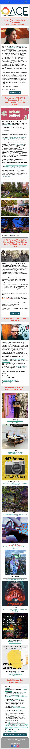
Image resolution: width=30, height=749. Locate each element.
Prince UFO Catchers (10, 138)
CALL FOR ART (15, 672)
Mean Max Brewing (21, 166)
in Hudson (15, 422)
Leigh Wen (23, 46)
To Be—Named (19, 144)
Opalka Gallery (9, 124)
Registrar (13, 706)
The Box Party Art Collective (18, 137)
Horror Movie (15, 612)
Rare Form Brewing (10, 166)
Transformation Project (15, 643)
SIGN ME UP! (15, 313)
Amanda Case (23, 165)
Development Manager (19, 707)
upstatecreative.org (7, 381)
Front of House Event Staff (17, 695)
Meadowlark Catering (20, 167)
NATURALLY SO (15, 92)
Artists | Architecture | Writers (15, 453)
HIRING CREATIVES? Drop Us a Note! (15, 734)
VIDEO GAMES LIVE (21, 366)
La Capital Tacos (9, 167)
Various (11, 700)
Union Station (10, 49)
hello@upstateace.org (10, 380)
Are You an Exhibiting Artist (15, 674)
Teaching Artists (18, 699)
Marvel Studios (6, 362)
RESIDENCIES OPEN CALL (14, 452)
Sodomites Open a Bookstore (15, 421)
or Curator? (15, 675)
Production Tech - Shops (11, 696)
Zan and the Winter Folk (12, 165)
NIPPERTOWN (6, 176)
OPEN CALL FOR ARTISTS (15, 641)
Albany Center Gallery (13, 47)
